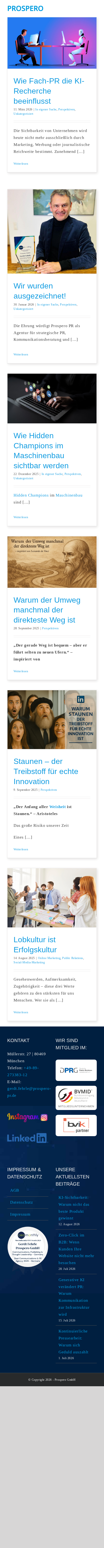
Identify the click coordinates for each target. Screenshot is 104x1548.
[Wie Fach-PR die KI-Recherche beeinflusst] (52, 43)
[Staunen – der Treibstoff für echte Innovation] (52, 719)
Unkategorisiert (23, 113)
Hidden (20, 495)
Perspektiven (66, 109)
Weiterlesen (21, 163)
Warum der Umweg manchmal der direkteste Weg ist (47, 610)
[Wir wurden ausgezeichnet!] (52, 231)
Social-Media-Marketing (29, 962)
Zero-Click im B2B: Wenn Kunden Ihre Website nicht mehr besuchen (76, 1249)
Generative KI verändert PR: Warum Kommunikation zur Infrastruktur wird (74, 1297)
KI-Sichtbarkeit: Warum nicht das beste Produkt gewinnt (74, 1208)
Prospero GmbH (65, 1379)
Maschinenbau (69, 495)
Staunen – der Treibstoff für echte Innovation (46, 771)
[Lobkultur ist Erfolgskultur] (52, 897)
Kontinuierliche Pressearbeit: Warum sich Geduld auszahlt (74, 1341)
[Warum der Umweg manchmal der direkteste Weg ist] (52, 562)
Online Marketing (49, 958)
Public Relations (72, 958)
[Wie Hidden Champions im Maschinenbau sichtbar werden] (52, 398)
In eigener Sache (46, 109)
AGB (14, 1190)
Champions (38, 495)
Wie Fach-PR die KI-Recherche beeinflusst (49, 91)
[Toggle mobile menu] (95, 7)
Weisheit (57, 806)
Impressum (20, 1214)
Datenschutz (21, 1202)
